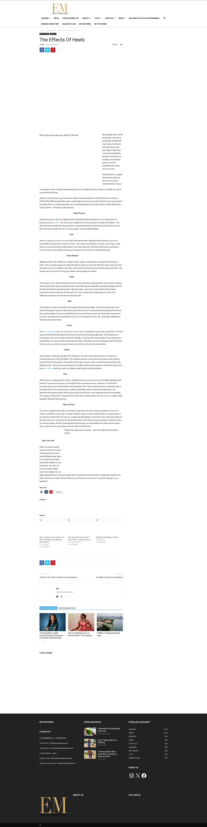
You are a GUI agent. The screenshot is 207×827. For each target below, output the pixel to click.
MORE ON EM (50, 30)
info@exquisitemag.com (59, 743)
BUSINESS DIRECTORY (50, 24)
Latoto (54, 753)
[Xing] (62, 596)
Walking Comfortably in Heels (107, 537)
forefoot (56, 223)
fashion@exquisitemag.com (61, 758)
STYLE (97, 18)
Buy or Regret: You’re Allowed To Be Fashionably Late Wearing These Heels (52, 539)
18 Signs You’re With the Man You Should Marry (58, 577)
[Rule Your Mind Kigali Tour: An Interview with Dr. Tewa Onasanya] (81, 622)
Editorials (60, 30)
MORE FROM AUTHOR (67, 608)
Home (42, 30)
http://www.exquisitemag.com (64, 592)
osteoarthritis (49, 332)
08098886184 (48, 738)
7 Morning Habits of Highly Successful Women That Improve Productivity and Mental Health (51, 635)
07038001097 (61, 738)
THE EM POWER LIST (70, 18)
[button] (164, 18)
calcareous (48, 368)
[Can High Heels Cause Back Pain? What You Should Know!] (81, 526)
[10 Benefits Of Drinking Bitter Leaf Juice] (90, 731)
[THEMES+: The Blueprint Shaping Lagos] (110, 622)
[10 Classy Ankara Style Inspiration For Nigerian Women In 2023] (90, 754)
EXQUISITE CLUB (69, 24)
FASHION (45, 18)
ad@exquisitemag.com (66, 763)
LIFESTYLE (109, 18)
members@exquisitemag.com (62, 748)
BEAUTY (86, 18)
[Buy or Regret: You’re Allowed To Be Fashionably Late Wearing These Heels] (52, 526)
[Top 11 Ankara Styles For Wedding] (90, 743)
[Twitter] (58, 596)
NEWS (56, 18)
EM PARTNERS (85, 24)
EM (43, 44)
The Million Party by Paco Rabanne (109, 577)
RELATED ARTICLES (48, 608)
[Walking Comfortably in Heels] (109, 526)
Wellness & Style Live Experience (144, 18)
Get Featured (100, 24)
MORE (121, 18)
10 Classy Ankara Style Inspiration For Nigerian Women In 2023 (107, 754)
